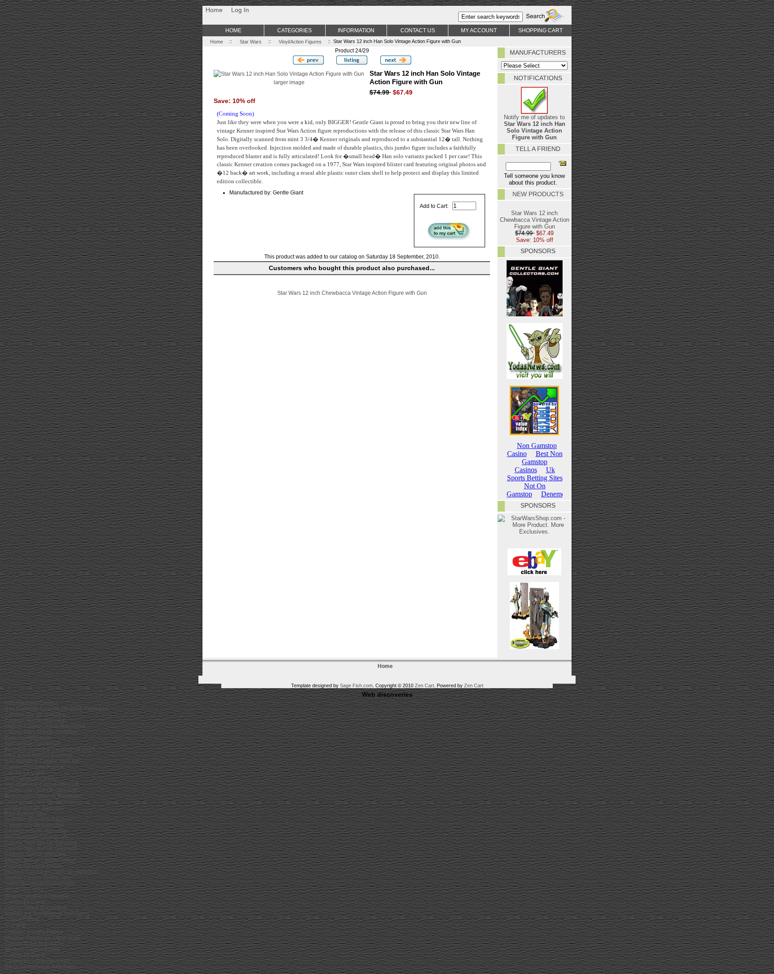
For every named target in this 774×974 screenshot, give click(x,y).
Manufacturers (538, 52)
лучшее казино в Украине (36, 896)
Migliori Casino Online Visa (37, 877)
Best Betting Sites (25, 813)
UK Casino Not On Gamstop (38, 755)
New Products (537, 194)
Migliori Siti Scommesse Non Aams (46, 913)
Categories (294, 30)
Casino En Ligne (24, 773)
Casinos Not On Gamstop (35, 714)
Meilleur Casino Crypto (32, 949)
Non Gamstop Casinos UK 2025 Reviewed (56, 708)
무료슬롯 (15, 925)
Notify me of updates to (534, 127)
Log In (240, 9)
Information (356, 30)
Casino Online (21, 919)
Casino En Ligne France (34, 767)
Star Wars (251, 41)
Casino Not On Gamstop (34, 807)
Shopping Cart (540, 30)
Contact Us (417, 30)
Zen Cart (424, 685)
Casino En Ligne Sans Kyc (36, 961)
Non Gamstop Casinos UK (36, 837)
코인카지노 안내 (23, 889)
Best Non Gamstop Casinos (38, 819)
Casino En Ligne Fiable (33, 866)
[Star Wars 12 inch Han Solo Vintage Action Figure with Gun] (289, 74)
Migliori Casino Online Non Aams (44, 726)
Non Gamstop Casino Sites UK (41, 761)
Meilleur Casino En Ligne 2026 (42, 937)
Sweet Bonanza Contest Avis (39, 883)
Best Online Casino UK (32, 743)
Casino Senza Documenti (35, 907)
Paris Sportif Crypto (28, 738)
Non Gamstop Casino (30, 703)
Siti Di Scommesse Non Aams (40, 967)
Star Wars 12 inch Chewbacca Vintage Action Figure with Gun (352, 293)
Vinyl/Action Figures (300, 41)
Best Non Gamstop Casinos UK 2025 (49, 749)
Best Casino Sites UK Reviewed (43, 796)
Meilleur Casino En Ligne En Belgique (51, 872)
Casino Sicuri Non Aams (34, 943)
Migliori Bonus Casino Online (40, 860)
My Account (479, 30)
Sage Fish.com (356, 685)
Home (214, 9)
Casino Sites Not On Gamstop (40, 732)
